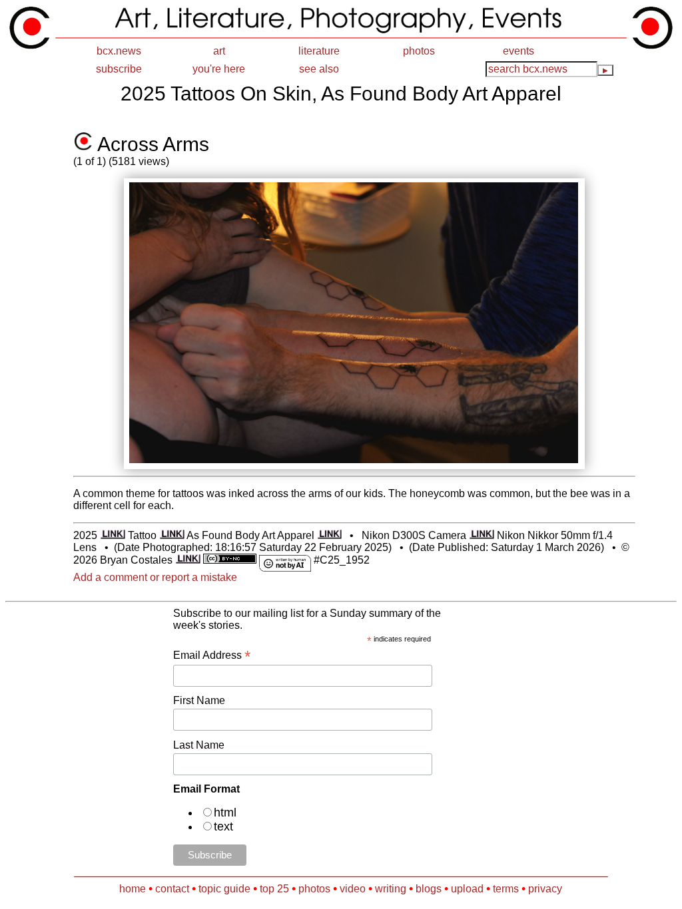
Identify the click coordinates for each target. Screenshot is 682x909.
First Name (199, 700)
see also (319, 69)
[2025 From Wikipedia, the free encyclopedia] (112, 535)
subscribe (119, 69)
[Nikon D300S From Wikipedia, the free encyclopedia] (481, 535)
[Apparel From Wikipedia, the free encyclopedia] (329, 535)
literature (319, 51)
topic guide (224, 888)
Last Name (198, 745)
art (219, 51)
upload (467, 888)
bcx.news (119, 51)
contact (172, 888)
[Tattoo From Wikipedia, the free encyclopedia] (171, 535)
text (223, 826)
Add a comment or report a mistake (155, 577)
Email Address (211, 655)
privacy (545, 888)
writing (390, 888)
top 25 (274, 888)
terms (506, 888)
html (225, 812)
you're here (218, 69)
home (132, 888)
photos (419, 51)
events (518, 51)
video (353, 888)
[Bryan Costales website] (187, 560)
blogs (429, 888)
